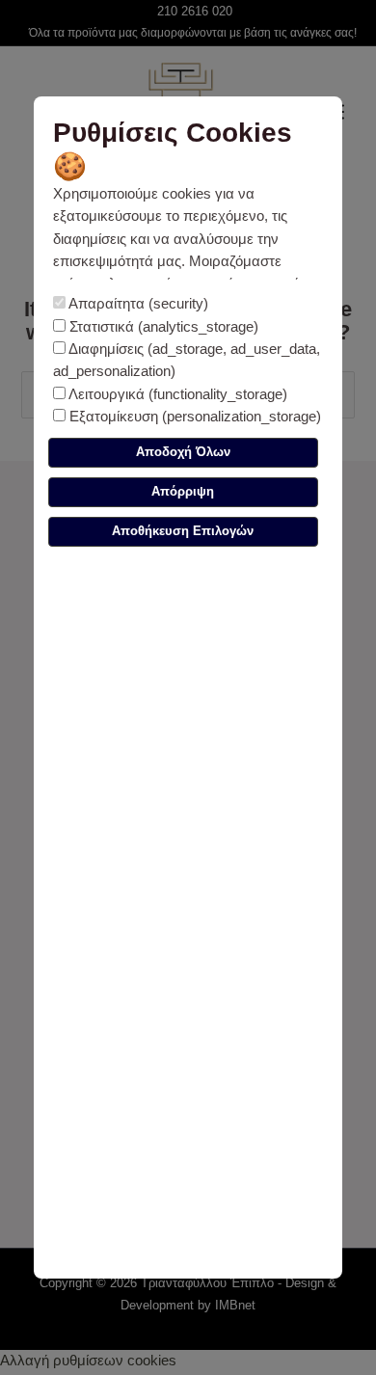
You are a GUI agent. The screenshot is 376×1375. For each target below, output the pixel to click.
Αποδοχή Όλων (183, 452)
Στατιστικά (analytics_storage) (162, 327)
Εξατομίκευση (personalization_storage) (193, 416)
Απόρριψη (182, 491)
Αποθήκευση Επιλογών (183, 531)
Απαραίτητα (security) (137, 303)
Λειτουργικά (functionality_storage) (176, 394)
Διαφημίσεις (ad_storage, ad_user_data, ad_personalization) (186, 360)
